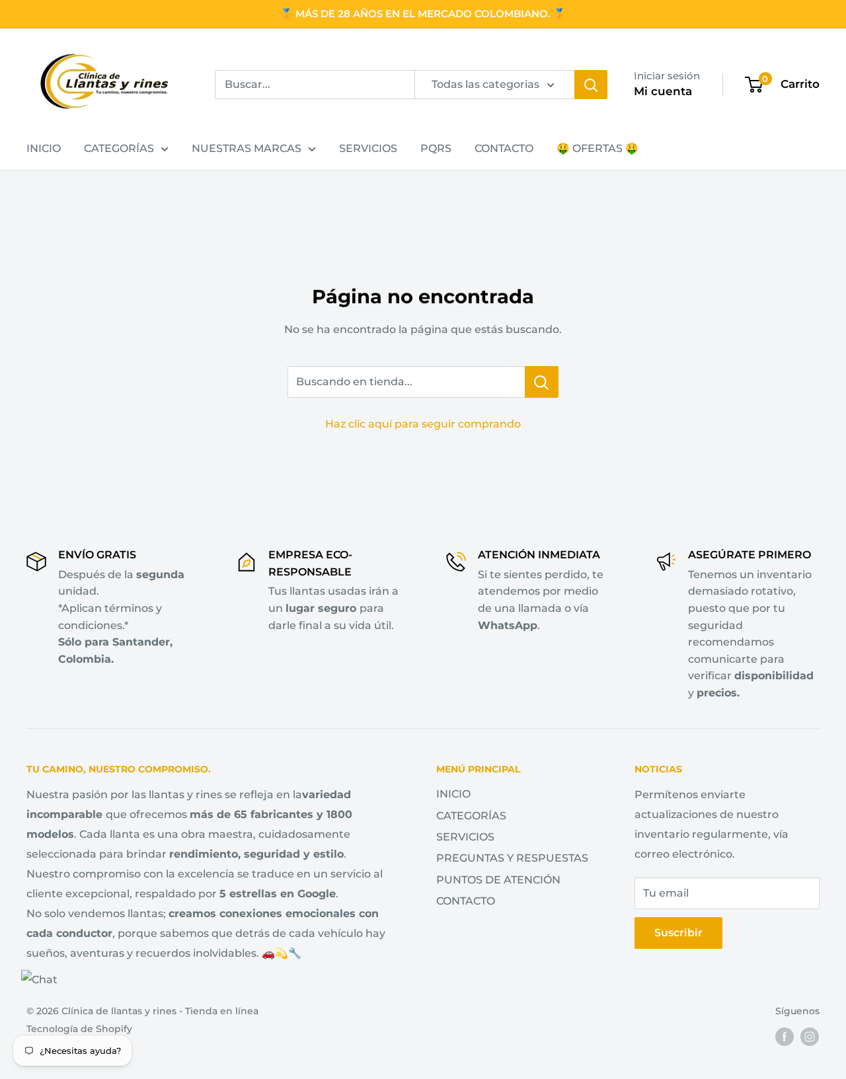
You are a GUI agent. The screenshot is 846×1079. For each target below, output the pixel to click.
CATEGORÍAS (119, 148)
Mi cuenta (663, 91)
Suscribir (678, 932)
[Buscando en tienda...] (541, 382)
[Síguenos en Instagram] (809, 1036)
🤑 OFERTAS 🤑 (597, 148)
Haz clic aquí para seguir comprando (423, 424)
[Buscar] (590, 84)
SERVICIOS (368, 148)
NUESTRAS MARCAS (246, 148)
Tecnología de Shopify (79, 1029)
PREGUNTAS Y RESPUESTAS (512, 858)
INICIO (43, 148)
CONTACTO (504, 148)
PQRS (435, 148)
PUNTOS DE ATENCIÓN (498, 880)
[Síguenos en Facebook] (784, 1036)
